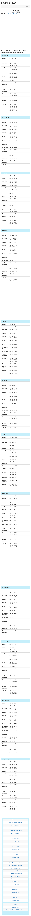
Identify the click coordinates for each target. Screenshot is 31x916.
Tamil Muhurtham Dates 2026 (15, 828)
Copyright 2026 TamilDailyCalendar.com (15, 910)
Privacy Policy (15, 907)
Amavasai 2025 (15, 881)
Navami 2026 (15, 852)
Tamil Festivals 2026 (15, 833)
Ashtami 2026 (15, 849)
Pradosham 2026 (15, 846)
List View (10, 14)
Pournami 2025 (15, 884)
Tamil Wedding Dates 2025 (15, 873)
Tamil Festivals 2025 (15, 876)
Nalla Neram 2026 (15, 836)
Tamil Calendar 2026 (15, 825)
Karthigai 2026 (15, 844)
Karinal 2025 (15, 897)
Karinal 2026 (15, 854)
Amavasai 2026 (15, 838)
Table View (15, 14)
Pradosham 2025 (15, 889)
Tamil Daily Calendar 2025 (16, 863)
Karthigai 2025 (15, 887)
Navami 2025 (15, 895)
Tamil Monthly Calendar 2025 (15, 865)
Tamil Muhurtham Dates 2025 (15, 871)
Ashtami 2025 (15, 892)
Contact (15, 904)
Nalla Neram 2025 (15, 879)
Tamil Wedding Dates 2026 (15, 830)
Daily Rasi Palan (15, 857)
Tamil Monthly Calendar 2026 (15, 822)
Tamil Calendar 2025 (15, 868)
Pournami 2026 (15, 841)
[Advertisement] (15, 31)
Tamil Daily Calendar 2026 (16, 820)
